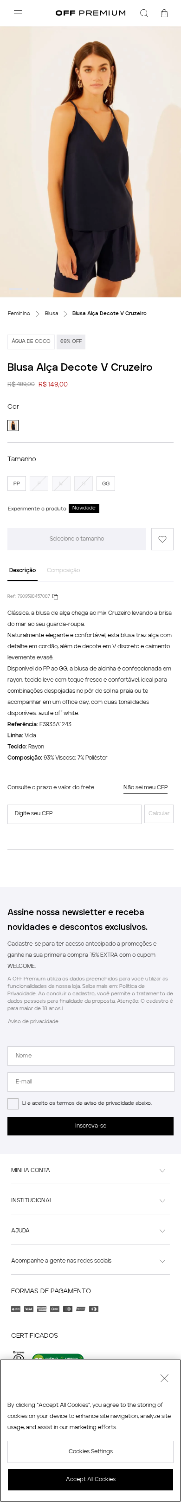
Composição (63, 571)
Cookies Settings (91, 1452)
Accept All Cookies (91, 1480)
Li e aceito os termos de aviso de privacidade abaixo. (87, 1103)
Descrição (22, 571)
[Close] (164, 1379)
